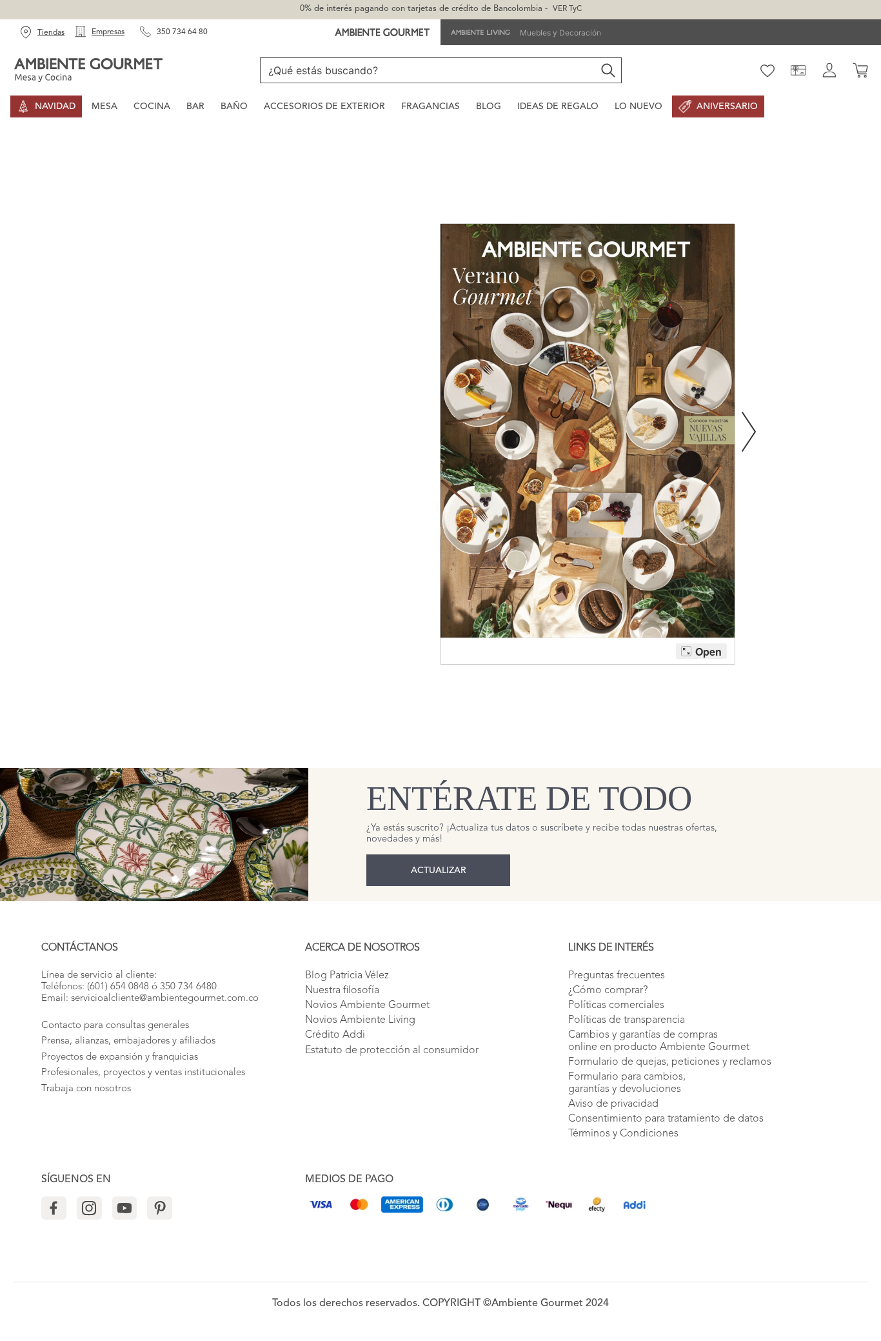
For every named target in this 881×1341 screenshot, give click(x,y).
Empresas (108, 32)
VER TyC (567, 9)
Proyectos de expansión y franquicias (119, 1057)
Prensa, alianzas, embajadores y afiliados (128, 1041)
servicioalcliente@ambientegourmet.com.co (165, 998)
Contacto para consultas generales (115, 1026)
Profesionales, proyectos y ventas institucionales (143, 1073)
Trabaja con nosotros (86, 1089)
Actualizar (438, 870)
